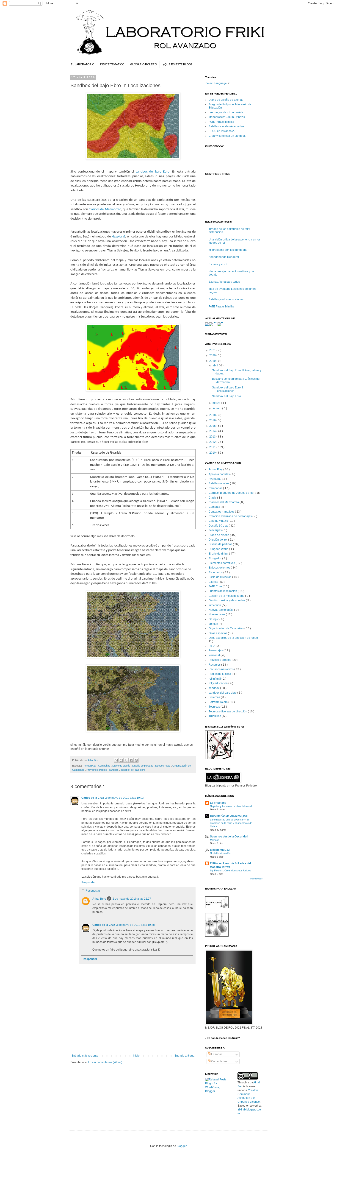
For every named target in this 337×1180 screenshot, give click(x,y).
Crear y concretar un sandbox (227, 135)
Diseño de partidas (143, 765)
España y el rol (218, 264)
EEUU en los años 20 (222, 131)
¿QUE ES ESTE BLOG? (177, 64)
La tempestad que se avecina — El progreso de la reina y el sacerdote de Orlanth (231, 823)
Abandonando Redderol (224, 257)
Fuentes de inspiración (223, 591)
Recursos (215, 664)
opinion (214, 623)
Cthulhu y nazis (219, 520)
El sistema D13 (220, 849)
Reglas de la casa (220, 673)
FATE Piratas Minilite (221, 121)
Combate (215, 506)
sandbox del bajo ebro (133, 769)
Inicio (136, 1055)
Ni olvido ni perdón (220, 853)
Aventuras (215, 478)
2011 (212, 447)
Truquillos (215, 716)
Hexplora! (118, 236)
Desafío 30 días (219, 525)
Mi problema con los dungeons (228, 249)
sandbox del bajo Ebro (153, 171)
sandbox (114, 769)
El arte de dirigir (219, 553)
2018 (212, 415)
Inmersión (215, 605)
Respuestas (93, 890)
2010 (212, 452)
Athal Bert (99, 898)
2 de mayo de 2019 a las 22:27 (132, 898)
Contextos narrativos (222, 511)
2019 (212, 361)
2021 (212, 350)
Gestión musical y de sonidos (227, 600)
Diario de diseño (121, 765)
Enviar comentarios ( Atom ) (105, 1062)
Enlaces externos (220, 567)
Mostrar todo (256, 879)
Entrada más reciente (85, 1055)
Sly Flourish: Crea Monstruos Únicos (230, 870)
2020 (212, 355)
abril (216, 365)
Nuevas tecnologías (221, 609)
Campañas (104, 765)
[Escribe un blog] (121, 760)
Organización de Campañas (226, 628)
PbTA (212, 645)
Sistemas (215, 697)
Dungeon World (219, 549)
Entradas (216, 1054)
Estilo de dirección (220, 577)
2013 (212, 436)
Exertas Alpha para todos (224, 281)
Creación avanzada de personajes (230, 516)
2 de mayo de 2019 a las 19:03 (124, 797)
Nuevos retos (163, 765)
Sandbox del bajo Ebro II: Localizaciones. (227, 389)
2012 (212, 442)
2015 (212, 425)
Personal (215, 655)
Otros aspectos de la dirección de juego (234, 637)
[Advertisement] (133, 1041)
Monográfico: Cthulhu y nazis (227, 117)
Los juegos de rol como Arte (226, 112)
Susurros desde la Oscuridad (229, 836)
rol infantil (215, 678)
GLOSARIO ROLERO (143, 64)
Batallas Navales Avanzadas (226, 126)
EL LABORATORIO (82, 64)
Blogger (181, 1146)
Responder (88, 882)
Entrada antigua (184, 1055)
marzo (217, 402)
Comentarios (218, 1061)
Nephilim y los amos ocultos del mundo (231, 806)
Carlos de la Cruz (92, 797)
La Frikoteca (218, 802)
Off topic (214, 619)
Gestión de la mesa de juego (227, 595)
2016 (212, 420)
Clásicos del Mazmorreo (105, 209)
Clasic (213, 497)
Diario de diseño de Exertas (226, 99)
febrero (217, 408)
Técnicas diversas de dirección (228, 711)
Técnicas (215, 706)
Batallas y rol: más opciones (226, 299)
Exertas (214, 581)
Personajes (216, 650)
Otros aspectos (218, 633)
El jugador (215, 558)
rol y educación (218, 683)
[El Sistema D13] (219, 758)
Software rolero (218, 702)
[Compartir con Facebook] (131, 760)
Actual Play (90, 765)
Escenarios (216, 572)
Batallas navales (219, 483)
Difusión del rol (218, 539)
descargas (215, 530)
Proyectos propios (97, 769)
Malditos (214, 840)
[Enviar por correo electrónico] (116, 760)
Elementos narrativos (222, 563)
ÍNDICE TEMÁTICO (112, 64)
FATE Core (216, 586)
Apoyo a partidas (219, 474)
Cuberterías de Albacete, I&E (229, 816)
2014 (212, 431)
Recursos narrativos (221, 669)
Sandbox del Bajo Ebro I (227, 396)
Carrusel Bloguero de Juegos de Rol (232, 492)
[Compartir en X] (126, 760)
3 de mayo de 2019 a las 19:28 (135, 924)
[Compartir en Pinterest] (136, 760)
